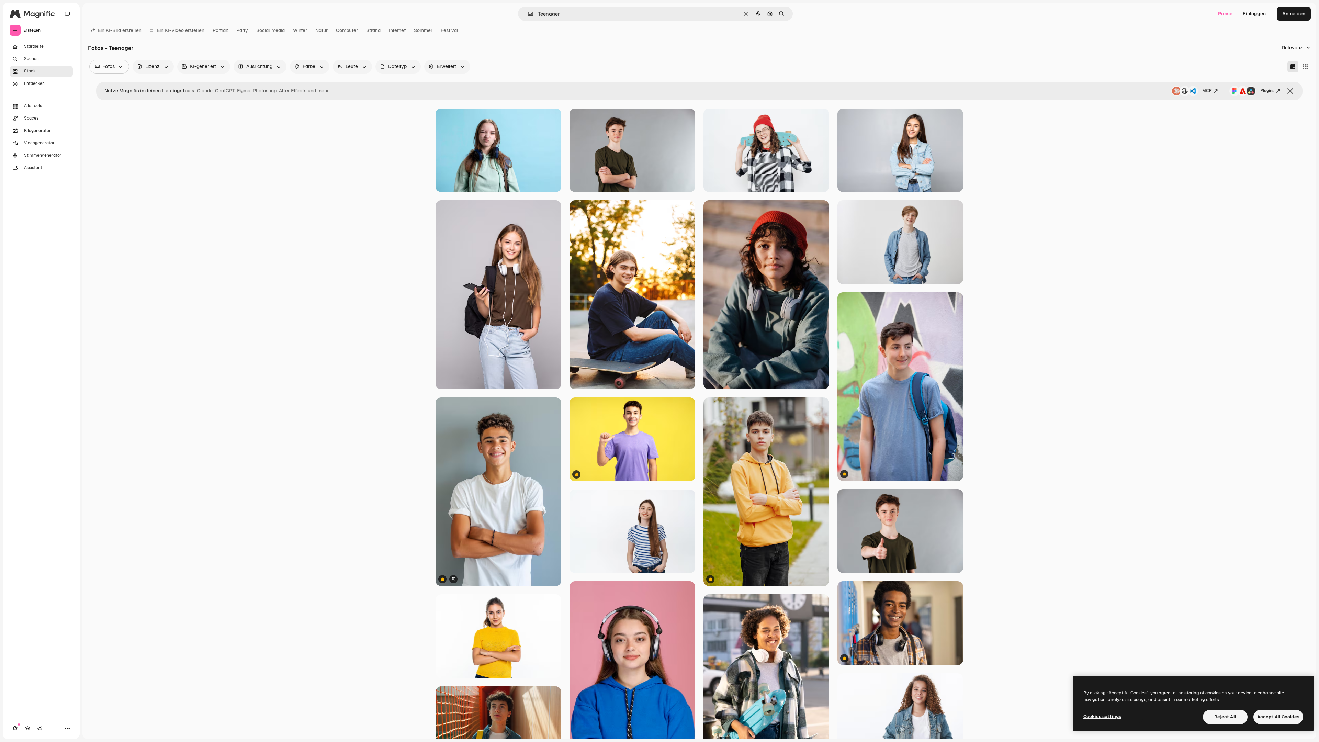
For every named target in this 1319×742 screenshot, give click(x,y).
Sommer (423, 30)
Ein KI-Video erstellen (180, 30)
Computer (347, 30)
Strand (373, 30)
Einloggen (1254, 14)
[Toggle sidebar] (67, 13)
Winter (300, 30)
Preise (1225, 14)
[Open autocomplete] (527, 13)
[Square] (1305, 66)
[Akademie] (27, 728)
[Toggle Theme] (39, 728)
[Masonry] (1292, 66)
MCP (1207, 90)
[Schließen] (1290, 91)
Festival (449, 30)
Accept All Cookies (1278, 717)
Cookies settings (1102, 716)
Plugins (1267, 90)
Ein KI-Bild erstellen (120, 30)
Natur (321, 30)
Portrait (220, 30)
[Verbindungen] (15, 728)
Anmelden (1293, 14)
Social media (270, 30)
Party (242, 30)
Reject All (1225, 717)
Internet (397, 30)
